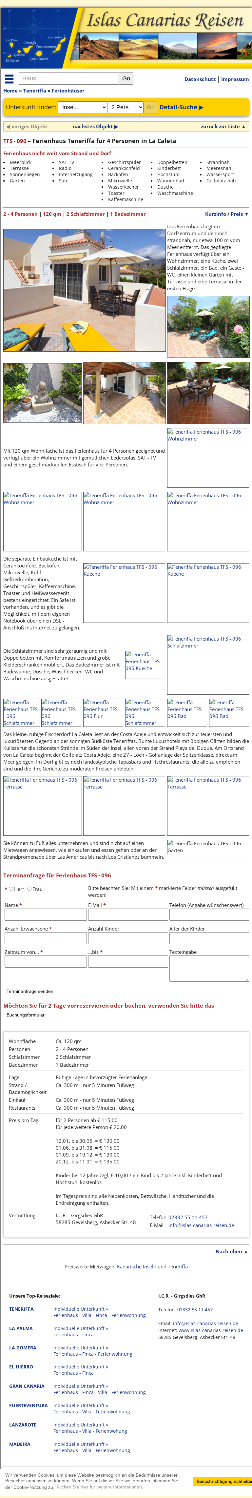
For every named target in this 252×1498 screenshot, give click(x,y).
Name (13, 905)
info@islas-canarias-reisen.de (201, 1225)
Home (10, 90)
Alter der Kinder (187, 928)
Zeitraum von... (24, 952)
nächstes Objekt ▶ (95, 126)
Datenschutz (200, 79)
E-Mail (97, 905)
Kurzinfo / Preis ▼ (227, 214)
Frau (37, 889)
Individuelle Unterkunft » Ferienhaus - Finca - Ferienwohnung (92, 1351)
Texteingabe (183, 952)
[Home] (126, 35)
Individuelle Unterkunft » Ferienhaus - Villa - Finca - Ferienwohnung (99, 1312)
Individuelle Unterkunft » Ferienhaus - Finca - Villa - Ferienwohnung (99, 1389)
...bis (95, 952)
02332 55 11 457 (188, 1217)
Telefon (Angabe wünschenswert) (206, 905)
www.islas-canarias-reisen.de (211, 1330)
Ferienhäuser (68, 90)
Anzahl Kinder (103, 928)
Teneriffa (34, 90)
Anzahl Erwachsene (28, 928)
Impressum (235, 79)
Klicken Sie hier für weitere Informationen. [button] (100, 1486)
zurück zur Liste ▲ (223, 126)
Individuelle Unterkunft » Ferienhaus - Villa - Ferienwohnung (91, 1409)
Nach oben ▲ (232, 1251)
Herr (19, 889)
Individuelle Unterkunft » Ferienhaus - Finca (80, 1331)
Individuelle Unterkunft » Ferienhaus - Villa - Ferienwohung (90, 1428)
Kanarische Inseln (136, 1266)
